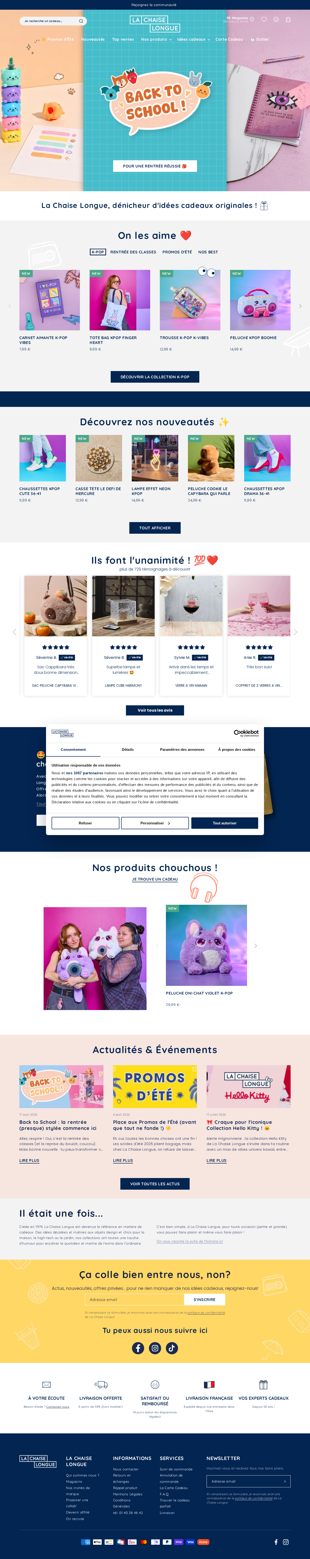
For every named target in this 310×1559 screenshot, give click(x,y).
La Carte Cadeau (174, 1488)
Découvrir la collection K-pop (155, 376)
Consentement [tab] (73, 749)
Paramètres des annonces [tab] (182, 749)
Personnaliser (152, 823)
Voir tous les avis (155, 710)
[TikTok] (171, 1348)
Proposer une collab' (77, 1503)
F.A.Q (164, 1494)
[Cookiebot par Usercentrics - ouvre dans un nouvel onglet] (237, 733)
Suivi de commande (176, 1469)
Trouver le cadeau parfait (175, 1503)
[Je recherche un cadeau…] (81, 21)
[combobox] (53, 21)
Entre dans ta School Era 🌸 (155, 166)
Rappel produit (125, 1488)
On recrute (75, 1519)
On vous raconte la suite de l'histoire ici (190, 1241)
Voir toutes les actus (155, 1183)
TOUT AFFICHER (154, 527)
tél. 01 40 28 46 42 (128, 1513)
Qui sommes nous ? (83, 1475)
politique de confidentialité (206, 1312)
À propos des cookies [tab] (237, 749)
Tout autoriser (225, 823)
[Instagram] (155, 1348)
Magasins (74, 1481)
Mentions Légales (128, 1494)
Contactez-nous (57, 1406)
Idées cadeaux (191, 39)
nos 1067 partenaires (84, 773)
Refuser (85, 823)
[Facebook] (138, 1348)
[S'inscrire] (285, 1481)
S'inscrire (205, 1299)
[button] (156, 39)
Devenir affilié (77, 1512)
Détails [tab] (128, 749)
